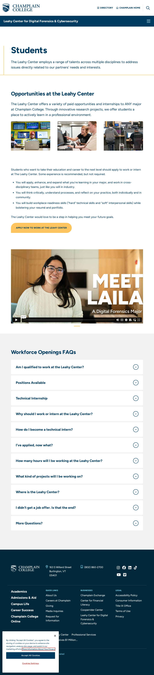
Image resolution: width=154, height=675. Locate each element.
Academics (19, 591)
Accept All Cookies (30, 655)
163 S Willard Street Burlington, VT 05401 (60, 571)
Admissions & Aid (23, 597)
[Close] (55, 636)
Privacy (120, 616)
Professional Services (84, 634)
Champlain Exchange (93, 595)
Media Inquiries (54, 611)
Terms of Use (123, 611)
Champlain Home (129, 7)
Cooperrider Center (92, 609)
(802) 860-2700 (93, 567)
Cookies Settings (30, 663)
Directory (106, 7)
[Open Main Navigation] (148, 21)
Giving (49, 605)
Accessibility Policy (126, 595)
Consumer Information (129, 600)
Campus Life (20, 604)
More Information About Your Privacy (38, 649)
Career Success (22, 610)
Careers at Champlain (58, 600)
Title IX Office (123, 605)
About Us (51, 595)
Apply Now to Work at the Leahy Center (41, 227)
